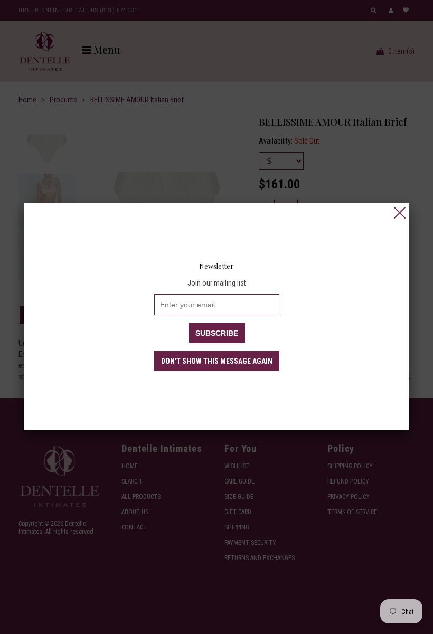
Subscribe (216, 333)
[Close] (399, 212)
